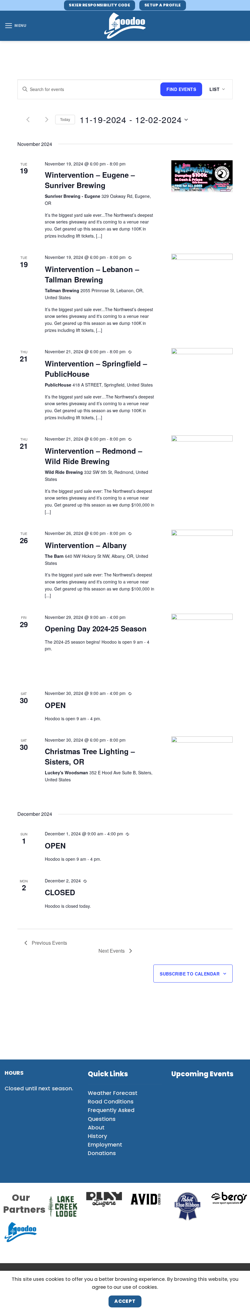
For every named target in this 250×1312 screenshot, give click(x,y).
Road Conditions (111, 1101)
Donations (102, 1153)
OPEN (55, 705)
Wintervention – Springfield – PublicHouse (96, 368)
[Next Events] (47, 119)
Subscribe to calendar (190, 974)
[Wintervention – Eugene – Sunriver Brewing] (202, 176)
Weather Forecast (113, 1093)
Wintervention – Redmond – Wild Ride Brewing (93, 455)
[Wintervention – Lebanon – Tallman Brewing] (202, 270)
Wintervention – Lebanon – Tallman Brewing (92, 274)
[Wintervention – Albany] (202, 546)
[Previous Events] (28, 119)
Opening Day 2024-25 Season (96, 628)
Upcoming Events (202, 1074)
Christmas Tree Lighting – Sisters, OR (90, 756)
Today (65, 119)
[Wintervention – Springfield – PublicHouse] (202, 364)
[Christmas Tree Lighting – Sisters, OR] (202, 767)
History (97, 1136)
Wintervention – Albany (86, 545)
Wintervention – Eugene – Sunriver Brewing (90, 179)
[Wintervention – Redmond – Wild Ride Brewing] (202, 451)
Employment (105, 1144)
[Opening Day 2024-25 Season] (202, 644)
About (96, 1127)
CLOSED (60, 892)
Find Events (181, 89)
